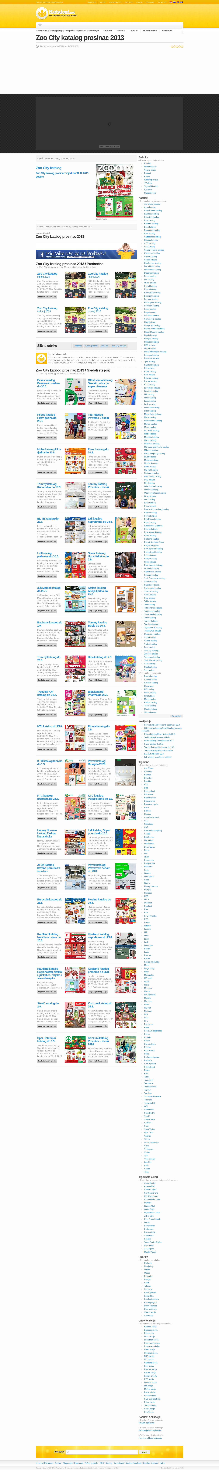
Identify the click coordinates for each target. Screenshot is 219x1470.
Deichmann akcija (152, 1343)
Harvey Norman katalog (154, 329)
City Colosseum (151, 1196)
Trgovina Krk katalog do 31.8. (47, 693)
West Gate (148, 1245)
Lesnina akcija (150, 1382)
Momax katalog (150, 463)
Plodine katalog (150, 529)
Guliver (147, 883)
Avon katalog (150, 207)
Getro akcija (149, 1350)
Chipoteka (148, 824)
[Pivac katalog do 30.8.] (98, 471)
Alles (146, 1165)
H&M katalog (149, 322)
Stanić (147, 1116)
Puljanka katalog (151, 545)
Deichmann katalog (152, 270)
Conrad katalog (150, 260)
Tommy (147, 1090)
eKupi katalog (150, 283)
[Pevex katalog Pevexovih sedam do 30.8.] (47, 402)
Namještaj (57, 30)
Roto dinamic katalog (153, 565)
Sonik (146, 1126)
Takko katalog (150, 601)
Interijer (147, 1279)
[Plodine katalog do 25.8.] (98, 921)
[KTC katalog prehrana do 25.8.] (47, 817)
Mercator (148, 988)
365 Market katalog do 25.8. (48, 589)
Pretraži (59, 1452)
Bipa (146, 788)
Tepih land (148, 1080)
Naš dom (148, 1011)
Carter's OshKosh (151, 817)
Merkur (147, 991)
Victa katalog (150, 637)
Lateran (147, 926)
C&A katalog (149, 247)
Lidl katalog (149, 394)
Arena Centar (150, 1183)
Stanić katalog (150, 581)
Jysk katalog (149, 361)
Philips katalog (150, 702)
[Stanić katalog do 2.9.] (47, 1025)
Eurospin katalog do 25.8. (49, 901)
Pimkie (147, 1041)
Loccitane (148, 945)
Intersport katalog (151, 358)
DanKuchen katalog (152, 263)
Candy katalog (150, 679)
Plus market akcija (152, 1399)
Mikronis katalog (151, 450)
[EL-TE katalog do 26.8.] (47, 540)
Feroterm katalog (151, 306)
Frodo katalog (150, 309)
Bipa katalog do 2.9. (100, 657)
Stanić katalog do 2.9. (48, 1005)
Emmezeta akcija (151, 1346)
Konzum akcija (150, 1369)
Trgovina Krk (149, 1103)
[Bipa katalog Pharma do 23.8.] (98, 714)
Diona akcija (149, 1336)
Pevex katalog (150, 516)
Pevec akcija (149, 1392)
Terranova (148, 1083)
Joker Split (148, 1216)
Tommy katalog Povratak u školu (98, 485)
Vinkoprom (148, 1149)
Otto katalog (149, 499)
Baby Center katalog (153, 210)
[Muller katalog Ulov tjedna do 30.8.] (47, 471)
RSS (102, 1463)
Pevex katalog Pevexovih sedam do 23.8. (99, 868)
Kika (146, 909)
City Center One (151, 1193)
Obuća (81, 30)
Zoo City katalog (109, 146)
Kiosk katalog (150, 371)
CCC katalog (149, 243)
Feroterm (148, 867)
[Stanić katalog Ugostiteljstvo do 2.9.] (98, 575)
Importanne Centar (152, 1212)
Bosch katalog (150, 676)
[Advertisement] (109, 71)
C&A (146, 827)
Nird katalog (149, 696)
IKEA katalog (150, 348)
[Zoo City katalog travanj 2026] (98, 330)
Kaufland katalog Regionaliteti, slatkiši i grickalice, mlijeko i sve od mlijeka (49, 973)
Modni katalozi (150, 1306)
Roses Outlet (150, 1232)
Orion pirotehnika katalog (155, 493)
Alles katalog (149, 664)
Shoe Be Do (149, 1113)
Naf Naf (147, 1008)
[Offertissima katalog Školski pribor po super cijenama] (98, 402)
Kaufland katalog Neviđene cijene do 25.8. (49, 937)
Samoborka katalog (152, 572)
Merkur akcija (150, 1389)
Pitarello (147, 1037)
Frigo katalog (149, 312)
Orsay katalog (150, 496)
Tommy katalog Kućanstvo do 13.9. (49, 485)
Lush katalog (149, 404)
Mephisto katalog (151, 444)
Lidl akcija (148, 1386)
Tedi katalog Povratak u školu (98, 416)
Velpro (147, 1139)
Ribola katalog (150, 555)
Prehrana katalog (151, 539)
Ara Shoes (148, 768)
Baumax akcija (150, 1327)
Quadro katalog (150, 709)
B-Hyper (147, 811)
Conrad (147, 834)
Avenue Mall (149, 1186)
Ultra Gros (148, 1132)
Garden (147, 873)
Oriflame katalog (151, 490)
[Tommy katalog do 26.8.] (47, 679)
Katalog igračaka (151, 1299)
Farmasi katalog (151, 299)
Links (146, 935)
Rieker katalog (150, 558)
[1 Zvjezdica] (172, 46)
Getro (146, 880)
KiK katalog (149, 368)
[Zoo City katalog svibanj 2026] (47, 330)
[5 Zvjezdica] (182, 46)
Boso (146, 807)
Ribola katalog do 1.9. (99, 728)
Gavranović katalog (152, 319)
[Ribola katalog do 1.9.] (98, 748)
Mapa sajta (68, 1463)
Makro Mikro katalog (153, 421)
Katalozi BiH (181, 2)
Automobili (148, 1315)
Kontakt (58, 1463)
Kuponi (139, 2)
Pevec (147, 1034)
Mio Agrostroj (150, 995)
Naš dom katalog (151, 473)
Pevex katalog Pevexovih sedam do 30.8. (48, 383)
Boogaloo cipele (151, 804)
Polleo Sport (149, 1067)
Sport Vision (149, 1129)
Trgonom (148, 1100)
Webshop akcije (151, 180)
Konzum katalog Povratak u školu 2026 (98, 1041)
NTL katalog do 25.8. (49, 726)
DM (145, 853)
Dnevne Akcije (150, 1309)
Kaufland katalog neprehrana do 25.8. (100, 936)
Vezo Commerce (151, 1142)
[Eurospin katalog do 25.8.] (47, 921)
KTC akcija (149, 1379)
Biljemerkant (149, 791)
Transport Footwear (152, 1096)
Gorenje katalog (151, 683)
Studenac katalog (151, 585)
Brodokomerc (150, 798)
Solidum (147, 1239)
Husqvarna (148, 686)
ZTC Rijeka (149, 1249)
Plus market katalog (152, 532)
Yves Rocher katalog (153, 660)
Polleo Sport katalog (153, 552)
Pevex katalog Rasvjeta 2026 (96, 762)
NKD (146, 1018)
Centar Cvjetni (150, 1190)
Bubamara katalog (152, 230)
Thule (146, 1172)
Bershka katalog (151, 224)
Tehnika (121, 30)
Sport (146, 1283)
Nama (146, 1004)
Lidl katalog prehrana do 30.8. (48, 555)
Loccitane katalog (151, 407)
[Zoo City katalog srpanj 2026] (47, 296)
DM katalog (149, 279)
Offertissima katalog (153, 486)
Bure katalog (149, 233)
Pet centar (148, 1024)
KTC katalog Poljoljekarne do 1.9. (100, 797)
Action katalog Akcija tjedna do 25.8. (98, 591)
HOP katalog (149, 345)
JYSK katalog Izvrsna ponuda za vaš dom (48, 868)
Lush (146, 942)
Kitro (146, 912)
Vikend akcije (115, 2)
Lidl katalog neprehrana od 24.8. (100, 520)
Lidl (145, 932)
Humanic (148, 893)
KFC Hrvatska (150, 916)
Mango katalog (150, 424)
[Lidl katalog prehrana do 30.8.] (47, 575)
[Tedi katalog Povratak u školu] (98, 437)
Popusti (128, 2)
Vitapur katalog (150, 641)
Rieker (147, 1070)
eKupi (146, 857)
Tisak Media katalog (153, 614)
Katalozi (92, 2)
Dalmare (147, 1203)
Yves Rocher (149, 1159)
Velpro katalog (150, 712)
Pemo (146, 1027)
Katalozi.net (59, 354)
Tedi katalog (149, 604)
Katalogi (174, 2)
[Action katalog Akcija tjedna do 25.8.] (98, 610)
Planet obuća (150, 1044)
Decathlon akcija (151, 1340)
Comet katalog (150, 256)
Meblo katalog (150, 434)
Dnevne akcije (150, 167)
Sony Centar (149, 1119)
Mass (146, 972)
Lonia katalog (150, 411)
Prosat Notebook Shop (154, 542)
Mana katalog (150, 417)
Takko (146, 1077)
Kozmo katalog (150, 381)
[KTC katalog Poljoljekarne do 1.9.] (98, 817)
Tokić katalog (150, 618)
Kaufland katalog (151, 365)
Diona (146, 850)
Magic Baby (149, 968)
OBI (146, 1106)
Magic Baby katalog (152, 414)
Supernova (148, 1235)
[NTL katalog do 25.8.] (47, 748)
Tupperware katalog (152, 631)
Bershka (147, 781)
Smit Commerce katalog (154, 578)
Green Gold (149, 1209)
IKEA (146, 899)
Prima (146, 1054)
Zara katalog (149, 647)
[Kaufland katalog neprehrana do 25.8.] (98, 956)
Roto (146, 1073)
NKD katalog (149, 480)
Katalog (108, 1463)
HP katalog (149, 689)
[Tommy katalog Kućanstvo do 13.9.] (47, 506)
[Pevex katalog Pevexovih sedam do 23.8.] (98, 887)
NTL (146, 1021)
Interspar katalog (151, 355)
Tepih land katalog (152, 611)
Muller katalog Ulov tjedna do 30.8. (49, 451)
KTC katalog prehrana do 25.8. (48, 797)
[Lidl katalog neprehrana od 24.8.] (98, 540)
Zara (146, 1155)
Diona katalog (150, 276)
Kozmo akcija (150, 1372)
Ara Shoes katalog (152, 204)
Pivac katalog (150, 522)
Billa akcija (149, 1333)
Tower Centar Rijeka (152, 1242)
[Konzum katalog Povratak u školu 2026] (98, 1060)
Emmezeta (149, 860)
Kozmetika (167, 30)
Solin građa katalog (152, 588)
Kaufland (148, 906)
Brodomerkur (149, 801)
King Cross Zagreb (152, 1219)
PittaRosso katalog (152, 519)
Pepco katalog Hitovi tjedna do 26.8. (46, 418)
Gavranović (149, 876)
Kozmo (147, 949)
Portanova (148, 1229)
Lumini (147, 1222)
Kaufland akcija (150, 1363)
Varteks (147, 1136)
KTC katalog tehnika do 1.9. (49, 762)
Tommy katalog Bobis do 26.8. (97, 624)
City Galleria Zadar (152, 1199)
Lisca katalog (150, 401)
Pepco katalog (150, 512)
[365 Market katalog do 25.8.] (47, 610)
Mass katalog (150, 427)
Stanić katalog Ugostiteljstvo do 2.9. (98, 556)
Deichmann (149, 844)
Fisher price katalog (152, 302)
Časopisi (148, 190)
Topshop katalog (151, 624)
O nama (39, 1463)
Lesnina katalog (151, 391)
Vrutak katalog (150, 644)
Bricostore (148, 794)
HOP (146, 896)
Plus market (149, 1050)
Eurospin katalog (151, 296)
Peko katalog (150, 503)
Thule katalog (150, 706)
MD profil (148, 978)
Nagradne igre (150, 193)
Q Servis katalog (151, 568)
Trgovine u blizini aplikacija (150, 1438)
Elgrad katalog (150, 286)
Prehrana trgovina (151, 1057)
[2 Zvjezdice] (174, 46)
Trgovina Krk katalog (153, 627)
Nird (146, 1014)
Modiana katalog (151, 460)
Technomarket (150, 1087)
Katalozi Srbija (178, 2)
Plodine (147, 1047)
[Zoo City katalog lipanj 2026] (98, 296)
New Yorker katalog (152, 476)
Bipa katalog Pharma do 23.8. (98, 693)
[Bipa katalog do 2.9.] (98, 679)
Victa (146, 1146)
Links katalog (150, 398)
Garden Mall (149, 1206)
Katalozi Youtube (150, 1463)
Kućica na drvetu (151, 962)
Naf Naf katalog (151, 470)
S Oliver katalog (151, 591)
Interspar (148, 903)
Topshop (148, 1093)
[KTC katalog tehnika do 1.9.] (47, 783)
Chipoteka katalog (152, 253)
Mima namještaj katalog (154, 453)
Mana (146, 965)
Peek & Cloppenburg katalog (156, 509)
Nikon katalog (150, 692)
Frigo (146, 870)
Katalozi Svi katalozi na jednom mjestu (56, 13)
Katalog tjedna (150, 667)
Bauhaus (148, 771)
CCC (146, 821)
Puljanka (148, 1060)
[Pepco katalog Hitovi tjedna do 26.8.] (47, 437)
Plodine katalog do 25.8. (99, 901)
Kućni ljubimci (150, 30)
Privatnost (48, 1463)
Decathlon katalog (152, 266)
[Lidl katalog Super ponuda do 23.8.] (98, 852)
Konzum (147, 955)
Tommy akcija (150, 1405)
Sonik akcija (149, 1409)
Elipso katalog (150, 289)
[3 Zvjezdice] (177, 46)
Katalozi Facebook (133, 1463)
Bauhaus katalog (151, 214)
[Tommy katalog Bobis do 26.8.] (98, 644)
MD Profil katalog (151, 430)
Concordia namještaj (153, 830)
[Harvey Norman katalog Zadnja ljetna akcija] (47, 852)
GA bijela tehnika (151, 315)
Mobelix (147, 998)
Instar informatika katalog (155, 352)
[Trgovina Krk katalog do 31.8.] (47, 714)
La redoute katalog (152, 388)
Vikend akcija (150, 1312)
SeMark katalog (151, 575)
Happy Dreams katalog (154, 332)
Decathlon (148, 840)
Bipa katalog (149, 220)
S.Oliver (147, 1123)
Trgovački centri (151, 186)
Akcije (102, 2)
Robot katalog (150, 562)
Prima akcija (149, 1402)
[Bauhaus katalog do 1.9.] (47, 644)
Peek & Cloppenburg (153, 1031)
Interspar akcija (150, 1353)
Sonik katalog (150, 595)
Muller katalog (150, 457)
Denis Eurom (149, 847)
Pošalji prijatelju (91, 1463)
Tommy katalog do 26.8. (48, 659)
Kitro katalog (149, 375)
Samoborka (149, 1110)
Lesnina (147, 929)
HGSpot (147, 890)
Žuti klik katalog (151, 654)
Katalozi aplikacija (146, 1423)
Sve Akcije (148, 1412)
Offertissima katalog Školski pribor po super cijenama (100, 383)
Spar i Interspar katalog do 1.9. (46, 1039)
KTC (146, 919)
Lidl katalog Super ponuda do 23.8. (99, 832)
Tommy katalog (150, 621)
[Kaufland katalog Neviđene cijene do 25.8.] (47, 956)
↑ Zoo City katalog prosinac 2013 (171, 1468)
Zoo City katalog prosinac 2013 (80, 37)
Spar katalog (149, 598)
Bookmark (78, 1463)
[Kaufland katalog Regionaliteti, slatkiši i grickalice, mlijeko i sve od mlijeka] (47, 991)
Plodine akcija (150, 1395)
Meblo (146, 981)
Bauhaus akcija (150, 1330)
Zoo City (104, 346)
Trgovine (150, 2)
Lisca (146, 939)
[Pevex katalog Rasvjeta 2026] (98, 783)
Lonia (146, 952)
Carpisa (147, 814)
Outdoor (108, 30)
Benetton (148, 778)
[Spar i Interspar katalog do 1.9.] (47, 1060)
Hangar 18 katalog (152, 325)
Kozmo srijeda (150, 1376)
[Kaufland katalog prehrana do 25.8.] (98, 991)
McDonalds (149, 975)
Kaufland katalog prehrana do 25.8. (98, 970)
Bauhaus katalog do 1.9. (49, 624)
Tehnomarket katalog (153, 608)
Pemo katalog (150, 506)
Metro (146, 985)
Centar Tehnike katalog (154, 250)
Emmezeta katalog (152, 292)
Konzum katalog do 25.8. (100, 1005)
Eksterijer (94, 30)
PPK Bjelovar (150, 1064)
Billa (146, 784)
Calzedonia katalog (152, 237)
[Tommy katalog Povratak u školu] (98, 506)
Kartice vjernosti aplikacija (150, 1430)
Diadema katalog (151, 273)
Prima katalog (150, 535)
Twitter (162, 1463)
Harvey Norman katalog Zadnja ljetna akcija (47, 833)
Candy (147, 1169)
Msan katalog (150, 699)
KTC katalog (149, 384)
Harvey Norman (151, 886)
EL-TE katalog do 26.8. (48, 520)
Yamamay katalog (152, 657)
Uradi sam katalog (152, 634)
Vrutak (147, 1152)
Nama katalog (150, 467)
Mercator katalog (151, 437)
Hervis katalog (150, 335)
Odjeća (69, 30)
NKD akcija (149, 1356)
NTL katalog (149, 483)
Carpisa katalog (151, 240)
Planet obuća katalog (153, 526)
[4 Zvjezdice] (179, 46)
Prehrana (42, 30)
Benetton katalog (151, 217)
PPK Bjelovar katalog (153, 549)
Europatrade (149, 863)
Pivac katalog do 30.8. (98, 451)
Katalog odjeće (150, 1302)
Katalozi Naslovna (40, 25)
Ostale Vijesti (150, 1252)
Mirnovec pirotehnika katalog (156, 447)
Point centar (149, 1226)
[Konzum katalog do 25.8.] (98, 1025)
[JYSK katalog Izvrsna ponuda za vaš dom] (47, 887)
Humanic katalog (151, 342)
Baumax (147, 775)
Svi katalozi (149, 670)
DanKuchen (149, 837)
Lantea (147, 922)
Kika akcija (149, 1366)
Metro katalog (150, 440)
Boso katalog (150, 227)
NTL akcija (148, 1359)
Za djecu (133, 30)
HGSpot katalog (151, 338)
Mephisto (148, 1001)
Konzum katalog (151, 378)
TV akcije (162, 2)
